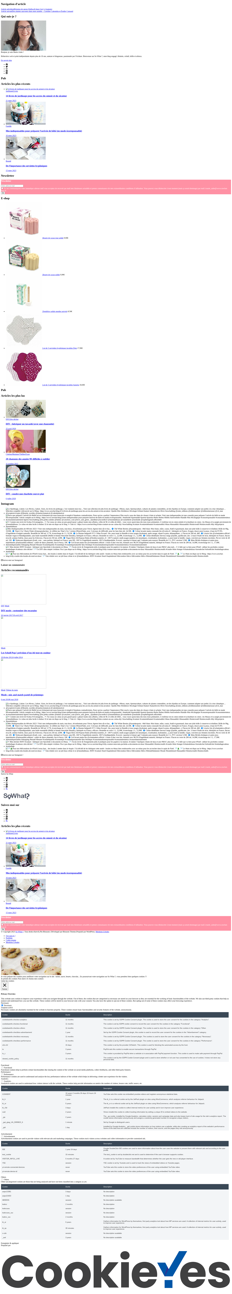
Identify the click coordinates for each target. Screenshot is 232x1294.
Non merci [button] (22, 979)
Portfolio (9, 938)
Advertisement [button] (6, 1134)
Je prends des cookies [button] (9, 979)
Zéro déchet (13, 419)
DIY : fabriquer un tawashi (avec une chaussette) (30, 424)
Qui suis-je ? (10, 936)
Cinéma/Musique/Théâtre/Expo (18, 454)
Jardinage (9, 91)
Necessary (8, 1005)
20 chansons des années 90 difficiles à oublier (28, 459)
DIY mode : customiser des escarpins (19, 610)
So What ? (19, 932)
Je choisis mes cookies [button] (35, 979)
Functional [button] (5, 1065)
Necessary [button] (5, 1003)
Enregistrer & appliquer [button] (10, 1243)
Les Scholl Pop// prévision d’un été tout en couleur (26, 652)
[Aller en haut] (2, 946)
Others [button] (3, 1177)
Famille (8, 126)
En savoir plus (6, 60)
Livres (15, 91)
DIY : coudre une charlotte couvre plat (25, 494)
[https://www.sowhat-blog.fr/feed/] (6, 821)
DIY (7, 419)
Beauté (8, 161)
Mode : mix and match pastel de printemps (22, 695)
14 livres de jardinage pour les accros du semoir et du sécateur (36, 96)
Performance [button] (6, 1072)
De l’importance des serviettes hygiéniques (26, 166)
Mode (7, 606)
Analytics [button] (4, 1079)
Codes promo (11, 940)
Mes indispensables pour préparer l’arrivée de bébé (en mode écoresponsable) (44, 131)
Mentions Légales (102, 932)
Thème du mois (12, 690)
